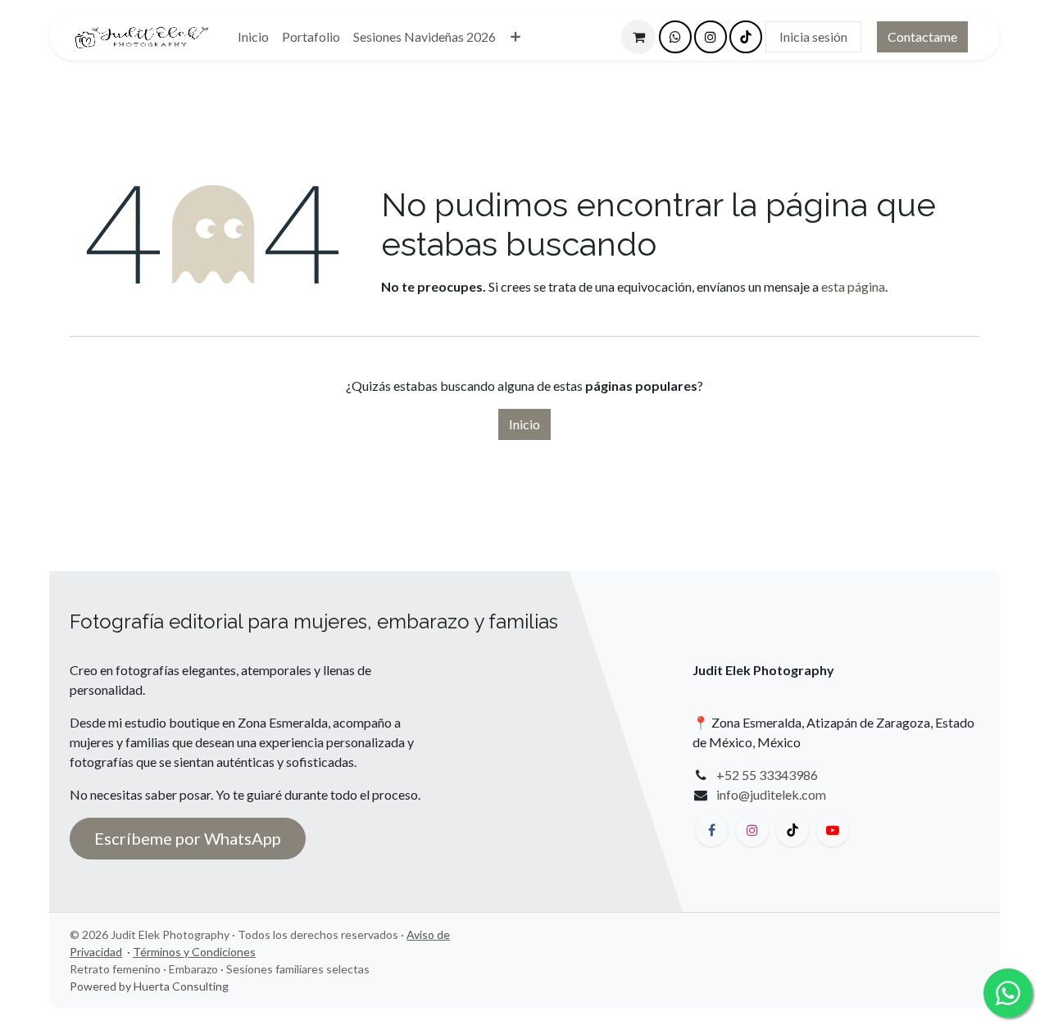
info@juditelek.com (771, 794)
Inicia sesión (813, 36)
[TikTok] (745, 36)
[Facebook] (711, 830)
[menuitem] (253, 36)
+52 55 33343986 (767, 774)
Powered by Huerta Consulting (149, 986)
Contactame (922, 36)
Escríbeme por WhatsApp (187, 838)
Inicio (524, 424)
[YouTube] (832, 830)
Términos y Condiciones (194, 952)
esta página (853, 286)
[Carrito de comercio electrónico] (638, 37)
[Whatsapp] (675, 36)
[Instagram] (710, 36)
